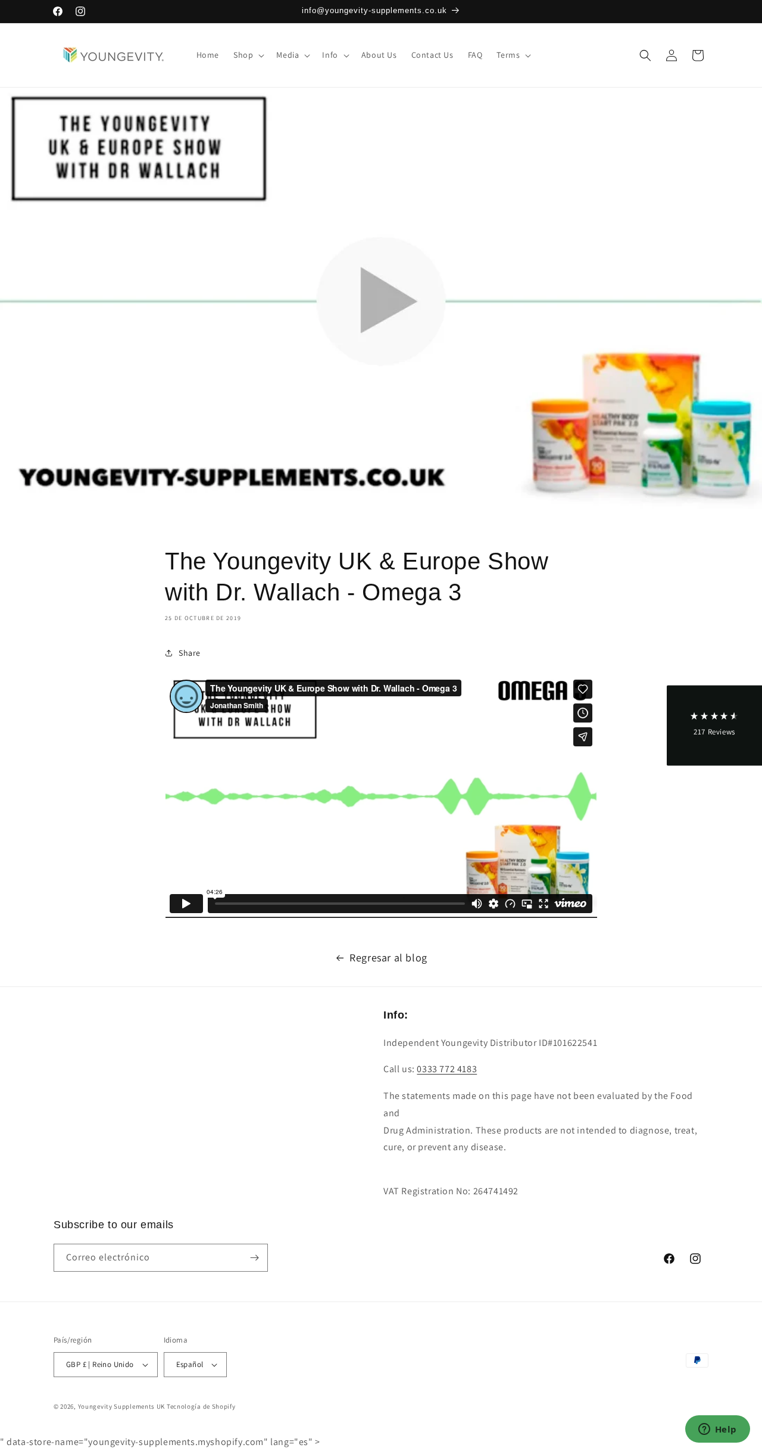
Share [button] (190, 652)
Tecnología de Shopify (201, 1406)
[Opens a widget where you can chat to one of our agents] (717, 1430)
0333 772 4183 (447, 1069)
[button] (247, 54)
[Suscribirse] (254, 1258)
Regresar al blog (388, 957)
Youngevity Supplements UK (121, 1406)
